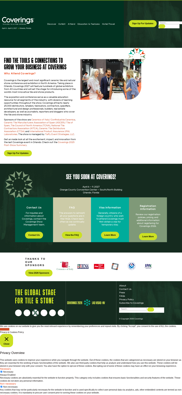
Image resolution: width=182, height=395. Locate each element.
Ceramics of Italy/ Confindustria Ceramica (53, 119)
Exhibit (61, 24)
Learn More (110, 235)
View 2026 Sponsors (39, 273)
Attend (71, 24)
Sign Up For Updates (142, 23)
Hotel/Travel (108, 24)
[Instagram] (27, 313)
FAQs (122, 296)
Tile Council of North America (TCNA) (30, 125)
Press (122, 292)
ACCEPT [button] (4, 329)
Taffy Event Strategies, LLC (59, 134)
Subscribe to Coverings (131, 303)
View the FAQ (72, 235)
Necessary (8, 372)
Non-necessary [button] (8, 384)
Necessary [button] (5, 369)
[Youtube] (44, 313)
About (122, 285)
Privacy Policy (126, 299)
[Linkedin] (61, 313)
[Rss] (52, 313)
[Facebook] (18, 313)
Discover (51, 24)
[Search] (162, 26)
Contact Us (34, 235)
